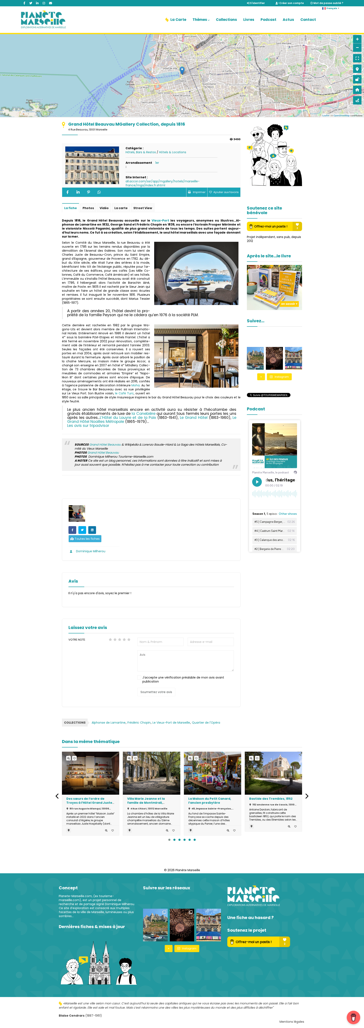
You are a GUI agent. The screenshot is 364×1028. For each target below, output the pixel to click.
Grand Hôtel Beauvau (105, 444)
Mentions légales (292, 1022)
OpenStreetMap (341, 115)
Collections (226, 19)
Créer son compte (291, 3)
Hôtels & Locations (172, 152)
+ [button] (357, 39)
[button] (169, 840)
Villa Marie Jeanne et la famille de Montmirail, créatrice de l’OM (146, 803)
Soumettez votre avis (156, 692)
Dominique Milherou (90, 551)
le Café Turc (124, 393)
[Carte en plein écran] (357, 58)
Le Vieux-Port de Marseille (171, 722)
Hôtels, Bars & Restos (141, 152)
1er (157, 163)
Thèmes (200, 19)
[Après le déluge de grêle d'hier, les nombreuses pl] (255, 358)
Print (196, 192)
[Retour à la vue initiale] (357, 90)
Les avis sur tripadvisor (88, 425)
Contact (308, 19)
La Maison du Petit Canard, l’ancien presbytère (209, 801)
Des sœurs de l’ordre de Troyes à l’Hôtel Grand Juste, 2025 (89, 803)
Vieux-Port (160, 220)
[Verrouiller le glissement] (357, 79)
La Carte (178, 19)
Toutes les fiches (87, 539)
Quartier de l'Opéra (206, 722)
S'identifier (257, 3)
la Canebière (144, 413)
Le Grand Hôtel (193, 417)
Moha (135, 385)
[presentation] (57, 796)
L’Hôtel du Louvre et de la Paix (128, 417)
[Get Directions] (357, 100)
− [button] (357, 47)
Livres (248, 19)
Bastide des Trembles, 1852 (271, 799)
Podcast (268, 19)
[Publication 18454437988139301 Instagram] (274, 358)
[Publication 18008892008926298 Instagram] (293, 358)
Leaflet (325, 115)
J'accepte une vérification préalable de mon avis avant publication (183, 680)
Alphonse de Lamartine (109, 722)
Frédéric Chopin (139, 722)
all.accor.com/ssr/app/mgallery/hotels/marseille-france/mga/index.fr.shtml (162, 183)
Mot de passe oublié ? (328, 3)
